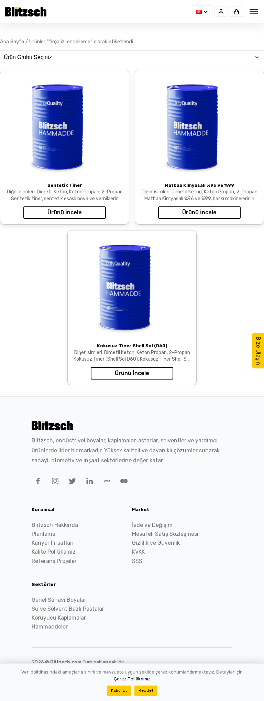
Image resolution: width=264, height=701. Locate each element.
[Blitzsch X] (71, 482)
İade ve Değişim (152, 525)
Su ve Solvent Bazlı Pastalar (68, 609)
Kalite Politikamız (54, 552)
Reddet (146, 690)
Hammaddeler (50, 626)
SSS (137, 561)
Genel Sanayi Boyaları (60, 600)
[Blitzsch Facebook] (37, 482)
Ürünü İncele (64, 212)
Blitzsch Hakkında (55, 525)
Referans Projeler (54, 561)
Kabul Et (119, 690)
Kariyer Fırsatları (53, 543)
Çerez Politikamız (132, 678)
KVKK (138, 552)
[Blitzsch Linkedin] (88, 482)
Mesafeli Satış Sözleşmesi (165, 534)
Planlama (43, 534)
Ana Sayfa (12, 41)
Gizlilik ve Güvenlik (156, 543)
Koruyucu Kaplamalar (59, 617)
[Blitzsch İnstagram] (54, 482)
